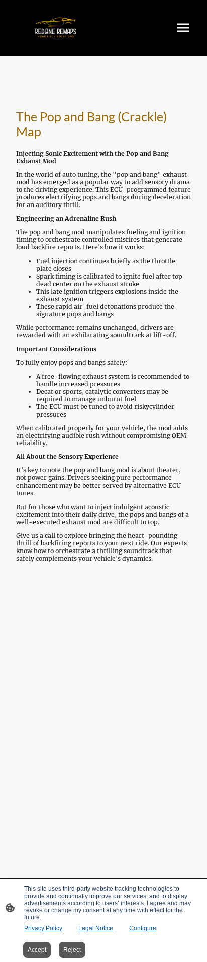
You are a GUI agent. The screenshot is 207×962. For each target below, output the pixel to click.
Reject (72, 949)
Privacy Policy (43, 928)
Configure (142, 928)
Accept (37, 949)
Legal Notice (95, 928)
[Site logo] (55, 28)
